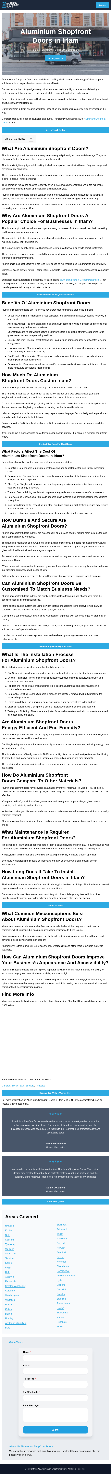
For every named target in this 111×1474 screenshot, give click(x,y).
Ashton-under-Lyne (66, 1275)
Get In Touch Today (55, 130)
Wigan (60, 1234)
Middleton (62, 1238)
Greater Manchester (15, 1286)
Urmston (6, 1085)
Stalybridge (62, 1312)
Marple (60, 1317)
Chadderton (63, 1266)
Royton (60, 1308)
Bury (7, 1327)
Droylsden (62, 1243)
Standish (61, 1299)
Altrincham (10, 1253)
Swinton (9, 1258)
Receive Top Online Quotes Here (55, 646)
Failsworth (62, 1229)
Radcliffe (9, 1304)
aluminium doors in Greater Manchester (80, 280)
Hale (7, 1272)
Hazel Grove (63, 1271)
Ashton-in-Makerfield (15, 1323)
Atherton (9, 1277)
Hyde (59, 1280)
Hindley (9, 1318)
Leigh (8, 1267)
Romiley (61, 1294)
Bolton (8, 1314)
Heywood (61, 1261)
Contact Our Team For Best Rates (55, 444)
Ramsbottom (63, 1303)
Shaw (60, 1326)
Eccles (15, 1085)
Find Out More (55, 905)
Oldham (61, 1285)
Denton (60, 1257)
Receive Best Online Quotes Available (55, 294)
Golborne (10, 1290)
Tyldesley (40, 1085)
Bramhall (61, 1252)
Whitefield (10, 1300)
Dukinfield (62, 1289)
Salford (9, 1263)
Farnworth (10, 1281)
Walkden (9, 1249)
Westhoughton (12, 1295)
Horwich (61, 1248)
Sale (22, 1085)
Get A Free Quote (55, 1201)
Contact (102, 5)
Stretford (30, 1085)
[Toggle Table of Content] (30, 139)
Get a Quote (54, 58)
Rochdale (62, 1322)
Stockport (61, 1224)
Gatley (8, 1309)
